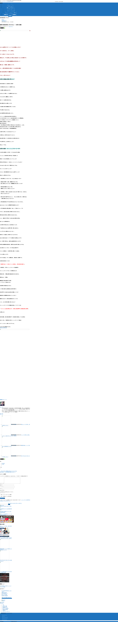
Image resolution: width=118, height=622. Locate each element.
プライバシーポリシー (6, 611)
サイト (1, 488)
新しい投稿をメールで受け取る (6, 496)
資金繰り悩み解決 (5, 595)
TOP (3, 604)
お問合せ (4, 610)
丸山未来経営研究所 (7, 621)
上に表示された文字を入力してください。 (7, 491)
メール (1, 486)
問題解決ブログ (5, 607)
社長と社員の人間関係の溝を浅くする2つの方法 (8, 471)
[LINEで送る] (4, 27)
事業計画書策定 (4, 592)
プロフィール (5, 605)
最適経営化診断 (5, 609)
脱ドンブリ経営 (13, 424)
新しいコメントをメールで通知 (6, 494)
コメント (2, 483)
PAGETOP (1, 603)
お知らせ (3, 615)
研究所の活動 (5, 606)
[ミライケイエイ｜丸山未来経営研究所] (6, 1)
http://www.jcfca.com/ (3, 327)
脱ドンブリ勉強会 (5, 608)
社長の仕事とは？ (11, 26)
